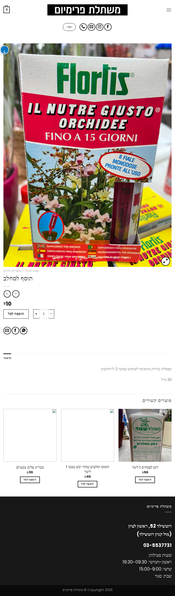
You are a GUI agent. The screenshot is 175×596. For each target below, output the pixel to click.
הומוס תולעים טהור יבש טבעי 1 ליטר (87, 469)
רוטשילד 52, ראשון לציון (150, 526)
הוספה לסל (16, 313)
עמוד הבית (32, 271)
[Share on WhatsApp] (23, 330)
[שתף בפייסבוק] (15, 330)
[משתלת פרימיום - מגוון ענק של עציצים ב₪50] (87, 10)
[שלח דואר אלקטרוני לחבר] (7, 330)
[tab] (7, 358)
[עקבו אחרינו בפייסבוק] (108, 27)
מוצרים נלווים (12, 271)
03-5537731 (157, 545)
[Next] (3, 452)
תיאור (7, 358)
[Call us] (83, 27)
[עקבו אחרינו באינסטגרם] (99, 27)
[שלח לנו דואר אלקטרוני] (91, 27)
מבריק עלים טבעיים (30, 467)
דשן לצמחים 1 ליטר (145, 467)
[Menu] (169, 9)
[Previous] (171, 452)
